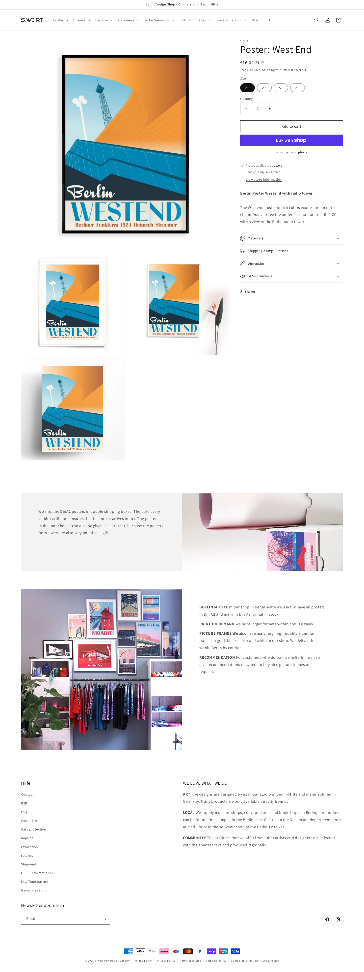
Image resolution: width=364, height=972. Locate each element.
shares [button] (250, 291)
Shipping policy (216, 960)
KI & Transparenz (34, 881)
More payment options (291, 152)
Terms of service (190, 960)
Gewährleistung (33, 890)
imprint (27, 838)
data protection (33, 829)
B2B (24, 803)
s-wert (99, 960)
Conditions (30, 820)
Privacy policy (166, 960)
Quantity (246, 99)
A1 (281, 88)
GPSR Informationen (37, 873)
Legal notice (271, 960)
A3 (247, 88)
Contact (27, 794)
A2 (264, 88)
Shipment (29, 864)
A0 (297, 88)
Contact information (244, 960)
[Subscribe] (104, 919)
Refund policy (143, 960)
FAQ (24, 812)
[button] (60, 20)
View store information (264, 179)
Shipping (268, 70)
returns (27, 855)
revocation (29, 847)
